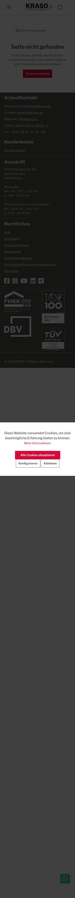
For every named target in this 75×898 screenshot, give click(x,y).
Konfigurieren (28, 463)
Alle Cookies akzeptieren (37, 455)
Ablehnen (50, 463)
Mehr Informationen (37, 443)
